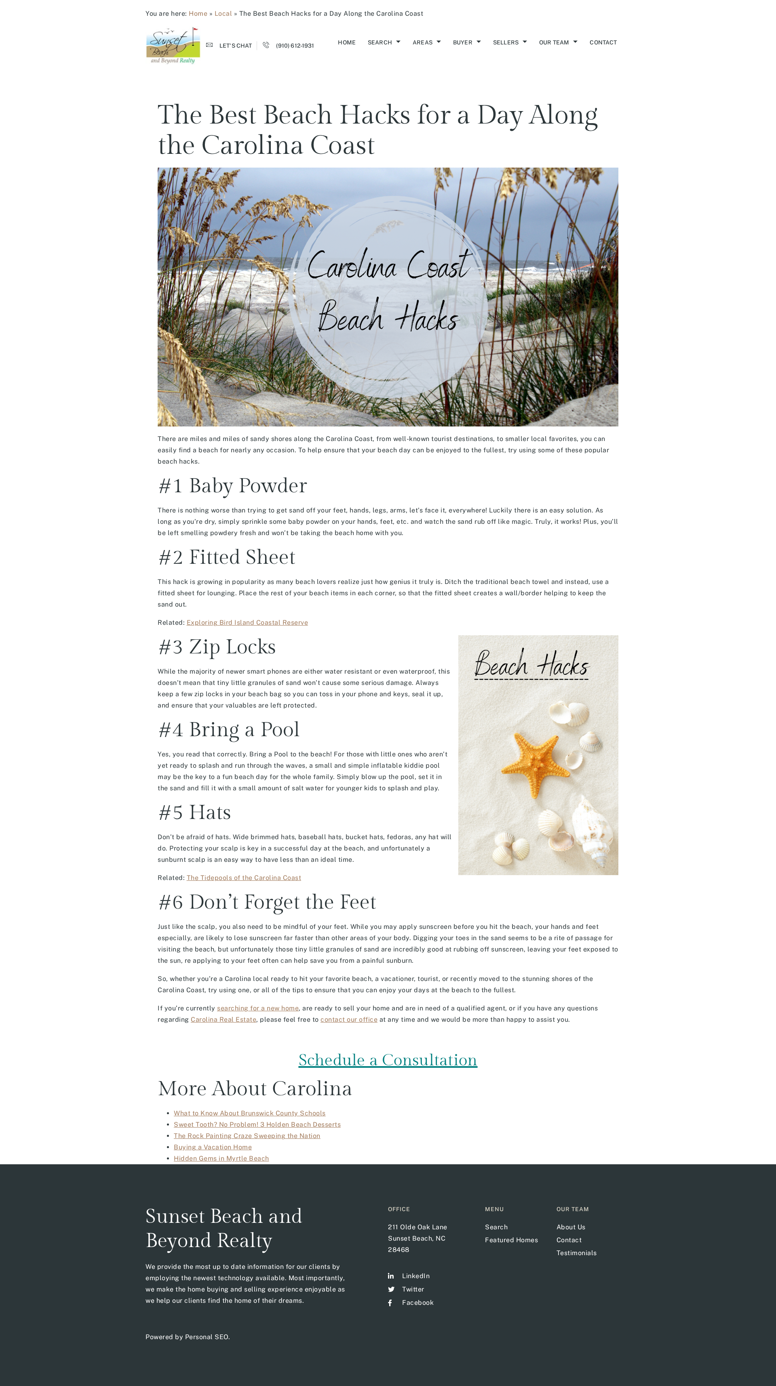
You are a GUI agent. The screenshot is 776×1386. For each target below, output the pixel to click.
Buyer (462, 42)
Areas (422, 42)
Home (198, 13)
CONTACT (603, 42)
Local (223, 13)
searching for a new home (258, 1008)
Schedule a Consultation (388, 1060)
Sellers (506, 42)
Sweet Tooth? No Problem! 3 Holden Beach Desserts (257, 1124)
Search (380, 42)
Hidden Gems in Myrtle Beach (221, 1158)
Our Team (554, 42)
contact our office (349, 1019)
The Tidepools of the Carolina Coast (244, 878)
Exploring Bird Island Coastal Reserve (247, 622)
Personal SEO (206, 1337)
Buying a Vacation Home (213, 1147)
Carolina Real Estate (223, 1019)
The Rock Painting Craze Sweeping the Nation (247, 1136)
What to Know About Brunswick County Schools (250, 1113)
